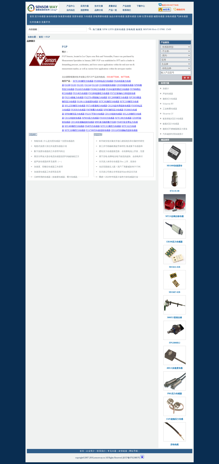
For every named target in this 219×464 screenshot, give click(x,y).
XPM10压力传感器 (90, 118)
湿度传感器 (77, 16)
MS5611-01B (174, 267)
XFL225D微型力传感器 (75, 105)
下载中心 (141, 6)
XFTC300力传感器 (123, 118)
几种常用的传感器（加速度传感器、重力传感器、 (56, 177)
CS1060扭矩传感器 (107, 85)
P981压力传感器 (174, 393)
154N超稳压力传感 (174, 419)
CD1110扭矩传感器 (113, 114)
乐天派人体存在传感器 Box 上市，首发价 (117, 161)
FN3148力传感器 (80, 93)
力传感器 (88, 16)
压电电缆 (130, 29)
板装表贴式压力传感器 (173, 118)
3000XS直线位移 (174, 317)
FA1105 (80, 85)
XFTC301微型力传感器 (83, 81)
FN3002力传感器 (97, 89)
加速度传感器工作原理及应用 (47, 172)
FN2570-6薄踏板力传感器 (95, 97)
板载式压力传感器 (171, 124)
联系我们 (127, 10)
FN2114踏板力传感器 (74, 97)
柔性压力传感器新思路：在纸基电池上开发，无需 (121, 151)
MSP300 (147, 29)
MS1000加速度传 (174, 165)
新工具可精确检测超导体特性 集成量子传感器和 (121, 146)
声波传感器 (168, 93)
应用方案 (85, 6)
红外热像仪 (35, 22)
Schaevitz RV (168, 104)
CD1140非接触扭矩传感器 (82, 122)
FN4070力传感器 (92, 126)
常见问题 (112, 451)
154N (168, 29)
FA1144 (88, 85)
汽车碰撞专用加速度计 (173, 134)
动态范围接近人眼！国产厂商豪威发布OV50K (120, 166)
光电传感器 (170, 16)
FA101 (73, 85)
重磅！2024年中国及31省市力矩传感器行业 (118, 177)
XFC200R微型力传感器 (118, 97)
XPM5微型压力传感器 (113, 110)
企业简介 (90, 451)
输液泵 (139, 29)
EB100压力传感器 (174, 242)
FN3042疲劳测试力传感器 (117, 89)
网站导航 (133, 451)
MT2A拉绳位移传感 (174, 216)
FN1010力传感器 (106, 118)
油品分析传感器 (117, 16)
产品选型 (127, 6)
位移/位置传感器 (145, 16)
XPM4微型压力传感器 (75, 114)
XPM (104, 29)
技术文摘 (99, 6)
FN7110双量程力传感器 (96, 105)
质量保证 (113, 6)
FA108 (67, 85)
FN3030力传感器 (78, 110)
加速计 (166, 88)
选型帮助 (85, 10)
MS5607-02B (174, 292)
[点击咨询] (164, 11)
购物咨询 (181, 9)
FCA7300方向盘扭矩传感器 (98, 130)
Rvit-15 (156, 29)
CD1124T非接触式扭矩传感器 (124, 130)
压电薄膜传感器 (101, 16)
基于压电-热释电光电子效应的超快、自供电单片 (121, 156)
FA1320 (95, 85)
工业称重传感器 (170, 109)
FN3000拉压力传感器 (103, 81)
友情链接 (122, 451)
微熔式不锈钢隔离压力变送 (175, 129)
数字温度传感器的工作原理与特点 (49, 151)
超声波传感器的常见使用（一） (48, 161)
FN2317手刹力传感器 (94, 114)
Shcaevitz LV (168, 113)
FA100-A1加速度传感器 (87, 101)
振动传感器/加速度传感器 (59, 16)
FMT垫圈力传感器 (94, 110)
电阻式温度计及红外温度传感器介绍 (50, 146)
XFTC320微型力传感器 (75, 130)
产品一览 (113, 10)
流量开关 (45, 22)
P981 (162, 29)
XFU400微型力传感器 (74, 126)
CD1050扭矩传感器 (125, 85)
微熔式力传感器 (170, 99)
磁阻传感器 (159, 16)
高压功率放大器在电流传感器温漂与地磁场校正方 (56, 156)
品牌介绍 (99, 10)
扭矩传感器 (120, 29)
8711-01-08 (174, 191)
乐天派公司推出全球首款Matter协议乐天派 (118, 172)
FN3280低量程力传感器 (99, 93)
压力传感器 (40, 16)
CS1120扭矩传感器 (73, 118)
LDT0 (111, 29)
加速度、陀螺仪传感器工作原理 (48, 166)
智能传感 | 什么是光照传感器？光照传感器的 (54, 141)
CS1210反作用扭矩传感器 (119, 105)
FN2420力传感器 (82, 89)
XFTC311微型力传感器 (110, 126)
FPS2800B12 (174, 343)
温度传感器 (130, 16)
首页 (32, 16)
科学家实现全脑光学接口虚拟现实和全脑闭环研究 (121, 141)
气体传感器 (182, 16)
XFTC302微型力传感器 (109, 101)
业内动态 (71, 10)
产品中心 (71, 6)
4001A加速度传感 (175, 368)
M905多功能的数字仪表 (105, 122)
